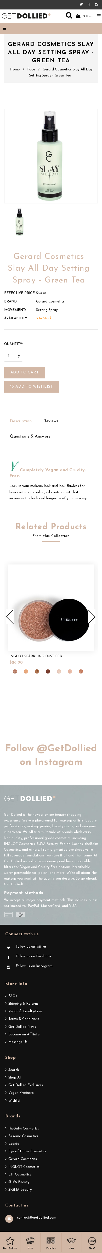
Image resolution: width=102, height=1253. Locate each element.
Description (21, 421)
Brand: (11, 301)
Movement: (15, 310)
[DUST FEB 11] (81, 671)
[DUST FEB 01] (15, 671)
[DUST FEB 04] (48, 671)
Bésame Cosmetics (23, 1136)
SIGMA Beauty (20, 1190)
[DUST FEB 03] (37, 671)
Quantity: (13, 344)
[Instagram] (96, 4)
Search (13, 1070)
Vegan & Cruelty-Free (25, 1011)
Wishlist (14, 1100)
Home (15, 69)
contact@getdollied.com (36, 1217)
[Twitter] (83, 4)
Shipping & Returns (23, 1003)
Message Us (17, 1042)
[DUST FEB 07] (70, 671)
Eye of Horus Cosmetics (27, 1151)
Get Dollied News (22, 1027)
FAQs (12, 996)
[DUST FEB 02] (26, 671)
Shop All (14, 1077)
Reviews (50, 421)
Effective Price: (20, 293)
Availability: (16, 318)
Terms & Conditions (23, 1019)
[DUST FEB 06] (59, 671)
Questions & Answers (30, 436)
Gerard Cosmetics (22, 1159)
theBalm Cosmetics (23, 1128)
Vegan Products (21, 1093)
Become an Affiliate (23, 1034)
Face (31, 69)
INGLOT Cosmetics (23, 1167)
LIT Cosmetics (19, 1174)
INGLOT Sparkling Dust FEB (35, 656)
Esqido (13, 1144)
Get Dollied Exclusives (25, 1085)
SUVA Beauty (18, 1182)
